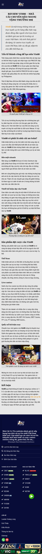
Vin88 (8, 27)
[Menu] (3, 4)
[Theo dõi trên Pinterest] (7, 540)
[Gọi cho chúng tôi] (3, 540)
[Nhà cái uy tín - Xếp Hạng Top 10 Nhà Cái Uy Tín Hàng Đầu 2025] (21, 4)
